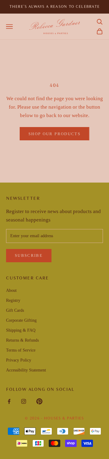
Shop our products (54, 134)
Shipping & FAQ (20, 330)
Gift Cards (15, 310)
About (11, 290)
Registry (13, 300)
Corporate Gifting (21, 320)
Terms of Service (20, 350)
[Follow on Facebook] (9, 401)
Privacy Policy (18, 360)
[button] (99, 21)
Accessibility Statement (26, 370)
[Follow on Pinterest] (39, 401)
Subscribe (29, 255)
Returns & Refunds (22, 340)
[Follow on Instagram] (24, 401)
